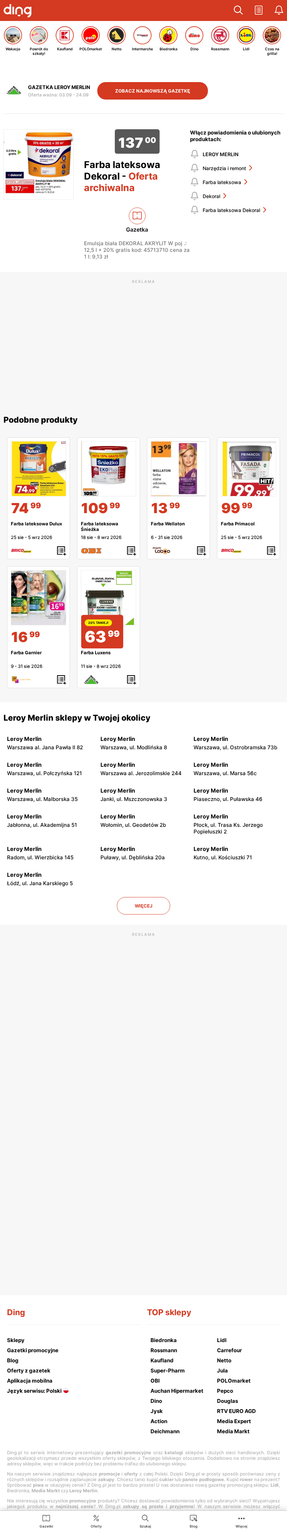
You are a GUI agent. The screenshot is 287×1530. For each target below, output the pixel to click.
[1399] (178, 468)
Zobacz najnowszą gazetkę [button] (152, 91)
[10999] (108, 468)
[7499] (38, 468)
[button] (238, 10)
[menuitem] (46, 1521)
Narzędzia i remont (224, 168)
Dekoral (211, 196)
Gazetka (137, 229)
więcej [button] (143, 906)
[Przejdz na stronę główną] (19, 11)
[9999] (248, 468)
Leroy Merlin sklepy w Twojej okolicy (77, 718)
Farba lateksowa (222, 182)
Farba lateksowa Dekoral (231, 210)
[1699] (38, 597)
